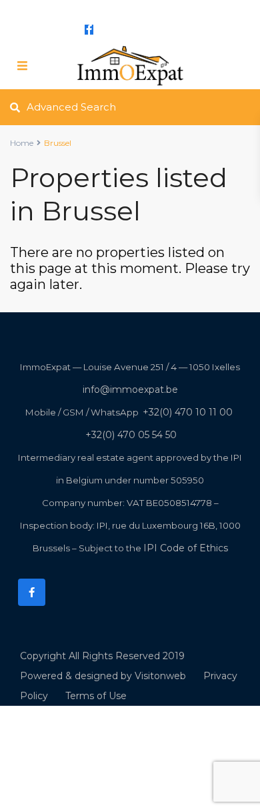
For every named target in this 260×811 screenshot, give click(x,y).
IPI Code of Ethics (185, 548)
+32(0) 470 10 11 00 (188, 412)
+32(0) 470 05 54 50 (131, 435)
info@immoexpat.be (120, 8)
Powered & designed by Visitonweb (103, 676)
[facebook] (89, 29)
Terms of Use (96, 696)
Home (21, 143)
